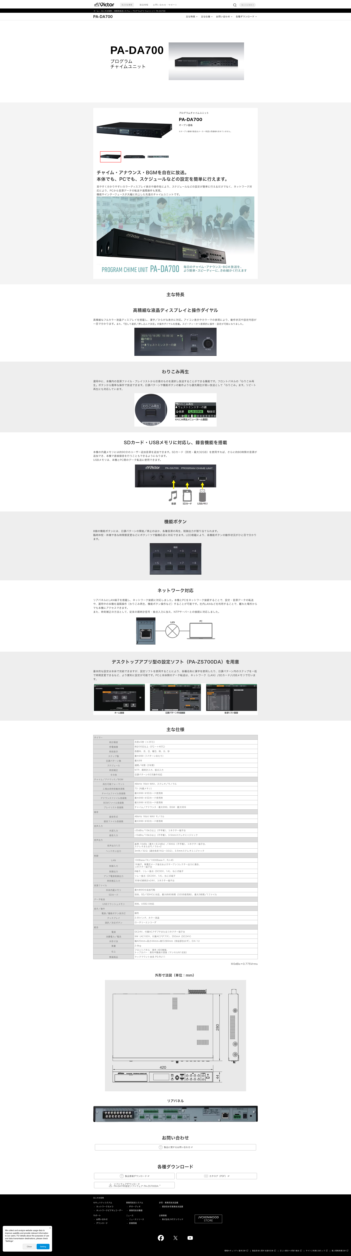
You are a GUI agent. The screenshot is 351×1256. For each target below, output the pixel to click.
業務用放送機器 (136, 1210)
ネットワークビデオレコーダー (109, 1210)
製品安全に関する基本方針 (263, 1251)
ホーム (96, 11)
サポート (97, 1215)
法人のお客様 (106, 11)
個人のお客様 (246, 5)
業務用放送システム (122, 11)
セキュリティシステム (102, 1203)
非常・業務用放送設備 (168, 1203)
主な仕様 (205, 16)
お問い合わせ (223, 16)
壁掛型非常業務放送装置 (172, 1206)
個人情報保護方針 (339, 1251)
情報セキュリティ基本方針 (235, 1251)
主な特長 (190, 16)
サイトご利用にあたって (315, 1251)
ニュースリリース (136, 1219)
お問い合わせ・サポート (165, 5)
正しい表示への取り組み (289, 1251)
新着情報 (133, 1223)
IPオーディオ (135, 1206)
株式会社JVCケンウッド (172, 1219)
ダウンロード (102, 1223)
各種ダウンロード (245, 16)
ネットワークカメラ (105, 1206)
